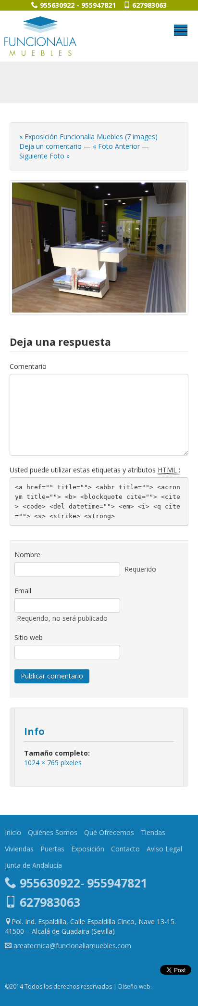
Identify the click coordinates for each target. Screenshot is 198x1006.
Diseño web (134, 986)
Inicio (13, 832)
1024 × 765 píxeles (53, 762)
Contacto (125, 848)
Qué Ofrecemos (109, 832)
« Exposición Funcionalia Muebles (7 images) (88, 136)
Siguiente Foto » (44, 155)
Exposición (87, 848)
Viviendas (19, 848)
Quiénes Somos (52, 832)
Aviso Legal (164, 848)
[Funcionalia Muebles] (40, 35)
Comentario (28, 366)
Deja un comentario (50, 146)
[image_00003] (99, 247)
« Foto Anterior (116, 146)
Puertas (52, 848)
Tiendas (153, 832)
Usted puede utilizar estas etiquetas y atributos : (95, 469)
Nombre (27, 554)
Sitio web (28, 637)
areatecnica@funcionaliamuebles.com (72, 945)
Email (22, 590)
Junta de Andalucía (33, 865)
